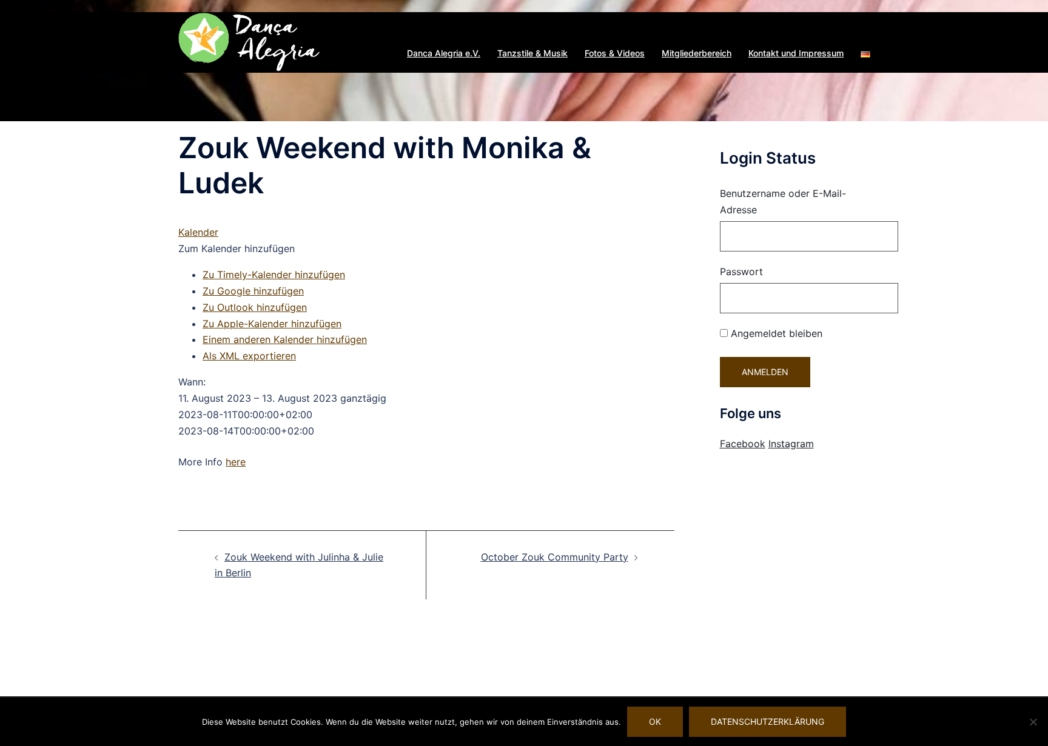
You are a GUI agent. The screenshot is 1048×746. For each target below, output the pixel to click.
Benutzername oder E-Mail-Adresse (783, 201)
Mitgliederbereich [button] (696, 53)
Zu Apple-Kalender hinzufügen (272, 324)
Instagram (791, 444)
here (236, 462)
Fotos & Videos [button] (615, 53)
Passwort (741, 271)
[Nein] (1033, 722)
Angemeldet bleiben (775, 333)
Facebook (742, 444)
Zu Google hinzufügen (253, 291)
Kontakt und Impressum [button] (796, 53)
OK (655, 721)
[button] (865, 53)
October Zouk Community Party (554, 557)
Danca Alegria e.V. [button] (443, 53)
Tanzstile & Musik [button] (532, 53)
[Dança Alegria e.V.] (249, 41)
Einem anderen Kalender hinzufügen (285, 339)
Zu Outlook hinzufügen (255, 307)
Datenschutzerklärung (767, 721)
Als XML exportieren (249, 356)
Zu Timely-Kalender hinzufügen (274, 274)
